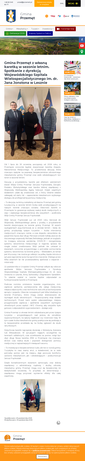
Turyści (34, 29)
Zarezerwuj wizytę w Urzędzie (44, 3)
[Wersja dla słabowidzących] (73, 3)
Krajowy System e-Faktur (40, 33)
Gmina (9, 29)
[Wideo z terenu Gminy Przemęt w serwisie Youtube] (82, 46)
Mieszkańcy (21, 29)
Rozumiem (42, 456)
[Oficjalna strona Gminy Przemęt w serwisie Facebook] (82, 40)
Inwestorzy (47, 29)
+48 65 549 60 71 (8, 3)
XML (62, 3)
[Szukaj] (46, 16)
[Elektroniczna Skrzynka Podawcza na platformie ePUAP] (59, 16)
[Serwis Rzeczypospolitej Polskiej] (66, 16)
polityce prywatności (41, 451)
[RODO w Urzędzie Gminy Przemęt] (75, 16)
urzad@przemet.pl (24, 2)
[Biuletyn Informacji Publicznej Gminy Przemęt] (52, 16)
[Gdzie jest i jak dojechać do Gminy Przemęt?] (82, 52)
